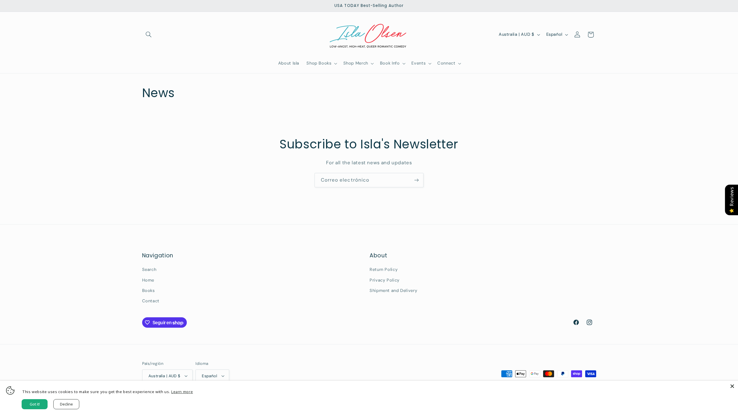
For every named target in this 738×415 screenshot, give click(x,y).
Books (148, 290)
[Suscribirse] (416, 180)
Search (149, 269)
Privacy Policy (385, 280)
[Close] (732, 386)
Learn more (182, 391)
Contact (150, 301)
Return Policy (384, 269)
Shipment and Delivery (393, 290)
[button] (148, 34)
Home (148, 280)
